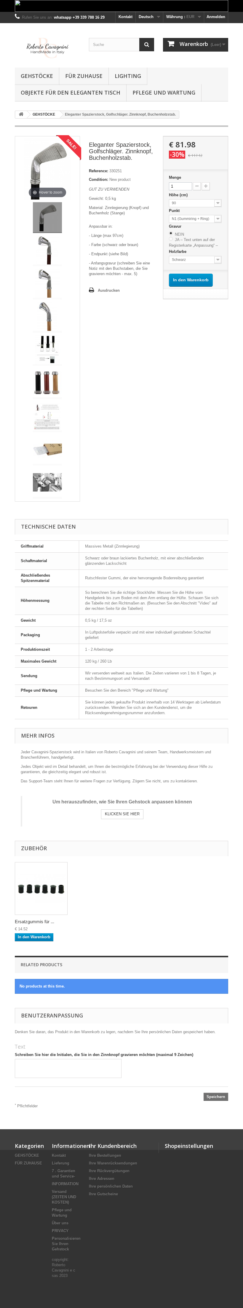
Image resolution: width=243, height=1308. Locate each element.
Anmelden (216, 17)
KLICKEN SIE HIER (122, 814)
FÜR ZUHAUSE (84, 75)
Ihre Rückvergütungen (109, 1171)
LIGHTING (128, 75)
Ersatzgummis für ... (34, 921)
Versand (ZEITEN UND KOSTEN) (64, 1197)
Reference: (98, 171)
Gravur (176, 226)
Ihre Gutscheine (103, 1194)
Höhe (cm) (179, 195)
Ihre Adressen (101, 1178)
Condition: (98, 179)
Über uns (60, 1223)
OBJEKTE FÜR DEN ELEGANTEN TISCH (70, 92)
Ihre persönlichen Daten (111, 1186)
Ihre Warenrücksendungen (113, 1163)
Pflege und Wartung (163, 92)
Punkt (175, 210)
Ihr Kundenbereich (113, 1145)
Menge (175, 177)
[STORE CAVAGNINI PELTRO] (47, 47)
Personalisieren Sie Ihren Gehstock (66, 1243)
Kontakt (125, 17)
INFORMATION (65, 1184)
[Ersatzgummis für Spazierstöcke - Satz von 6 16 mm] (41, 888)
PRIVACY (60, 1231)
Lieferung (60, 1163)
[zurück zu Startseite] (21, 114)
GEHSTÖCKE (37, 75)
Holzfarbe (178, 251)
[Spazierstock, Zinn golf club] (47, 217)
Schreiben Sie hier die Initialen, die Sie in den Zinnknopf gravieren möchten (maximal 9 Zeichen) (104, 1054)
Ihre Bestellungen (105, 1155)
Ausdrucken (109, 290)
